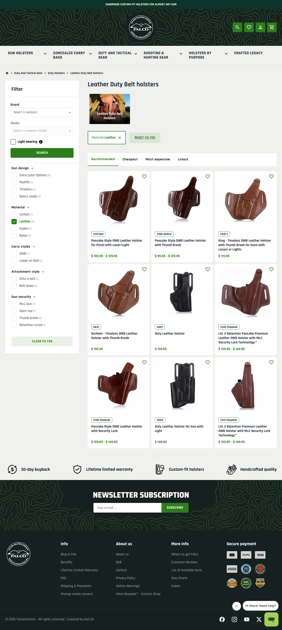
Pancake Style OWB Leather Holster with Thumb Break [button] (180, 243)
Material (18, 207)
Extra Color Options (34, 175)
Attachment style (25, 271)
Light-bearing (27, 141)
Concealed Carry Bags (69, 55)
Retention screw (32, 325)
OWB (24, 253)
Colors (175, 586)
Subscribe (175, 507)
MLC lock (27, 304)
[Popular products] (249, 27)
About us (122, 554)
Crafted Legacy (248, 53)
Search (42, 152)
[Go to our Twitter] (259, 619)
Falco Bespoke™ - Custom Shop (138, 594)
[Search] (237, 27)
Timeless (27, 189)
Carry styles (20, 246)
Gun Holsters (20, 53)
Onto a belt (29, 278)
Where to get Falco (185, 554)
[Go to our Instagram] (234, 619)
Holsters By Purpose (200, 55)
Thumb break (30, 318)
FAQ (63, 578)
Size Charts (179, 578)
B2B (118, 562)
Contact (121, 570)
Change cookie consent (77, 594)
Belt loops (28, 286)
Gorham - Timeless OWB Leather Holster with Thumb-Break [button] (114, 336)
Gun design (20, 168)
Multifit (26, 182)
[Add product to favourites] (144, 176)
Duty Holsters (56, 73)
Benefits (66, 562)
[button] (107, 137)
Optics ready (30, 196)
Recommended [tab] (103, 159)
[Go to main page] (7, 73)
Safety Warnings (128, 586)
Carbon (26, 214)
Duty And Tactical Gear (115, 55)
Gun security (21, 297)
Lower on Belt (31, 260)
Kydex (25, 228)
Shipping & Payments (76, 586)
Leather (26, 221)
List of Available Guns (186, 570)
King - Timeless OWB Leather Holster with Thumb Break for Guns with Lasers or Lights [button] (244, 245)
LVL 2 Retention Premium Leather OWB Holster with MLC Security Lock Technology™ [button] (244, 431)
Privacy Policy (125, 578)
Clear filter (42, 341)
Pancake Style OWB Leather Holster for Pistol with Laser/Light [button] (116, 243)
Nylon (25, 235)
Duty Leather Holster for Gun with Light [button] (179, 428)
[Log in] (260, 27)
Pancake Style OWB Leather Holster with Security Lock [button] (116, 428)
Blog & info (68, 554)
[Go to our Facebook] (222, 619)
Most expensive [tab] (158, 159)
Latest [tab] (183, 159)
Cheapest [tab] (130, 159)
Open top (27, 311)
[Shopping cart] (272, 27)
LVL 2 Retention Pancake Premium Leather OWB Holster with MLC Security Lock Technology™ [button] (243, 338)
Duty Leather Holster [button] (170, 334)
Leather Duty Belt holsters (86, 73)
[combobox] (42, 112)
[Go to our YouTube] (246, 619)
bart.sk (89, 619)
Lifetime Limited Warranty (79, 570)
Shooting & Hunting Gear (156, 55)
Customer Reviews (184, 562)
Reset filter (145, 137)
